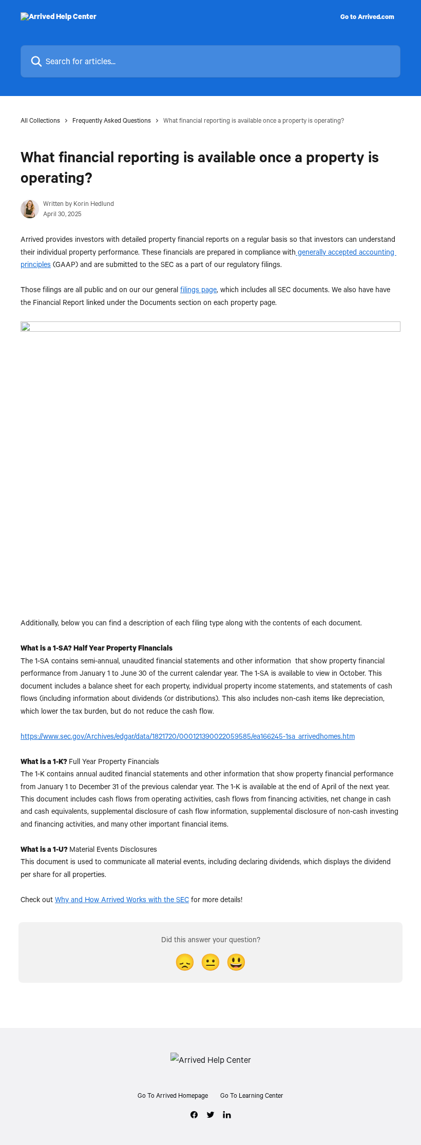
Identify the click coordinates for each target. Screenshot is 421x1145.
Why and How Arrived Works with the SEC (122, 899)
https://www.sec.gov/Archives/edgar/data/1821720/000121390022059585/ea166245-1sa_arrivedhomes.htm (188, 736)
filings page (198, 289)
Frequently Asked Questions (111, 120)
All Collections (40, 120)
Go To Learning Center (251, 1095)
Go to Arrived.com (367, 16)
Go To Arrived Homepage (173, 1095)
